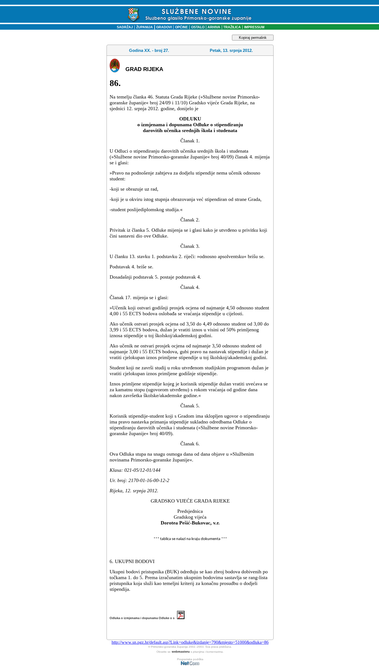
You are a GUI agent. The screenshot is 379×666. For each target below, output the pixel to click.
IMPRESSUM (254, 27)
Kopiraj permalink (253, 38)
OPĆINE (181, 27)
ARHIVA (213, 27)
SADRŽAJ (123, 27)
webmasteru (181, 651)
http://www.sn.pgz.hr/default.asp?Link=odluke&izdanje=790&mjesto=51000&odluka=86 (190, 642)
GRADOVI (164, 27)
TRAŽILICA (232, 27)
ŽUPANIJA (144, 27)
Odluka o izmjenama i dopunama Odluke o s (143, 618)
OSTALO (197, 27)
